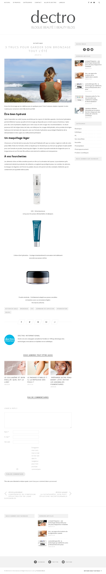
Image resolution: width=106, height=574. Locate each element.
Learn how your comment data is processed (43, 481)
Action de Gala (11, 308)
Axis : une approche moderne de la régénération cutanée (91, 75)
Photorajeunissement (81, 149)
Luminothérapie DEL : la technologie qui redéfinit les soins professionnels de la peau (93, 86)
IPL (75, 135)
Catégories (27, 2)
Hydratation (62, 308)
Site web (7, 442)
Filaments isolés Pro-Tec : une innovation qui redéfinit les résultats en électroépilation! (92, 98)
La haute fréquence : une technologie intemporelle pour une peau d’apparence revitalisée (93, 63)
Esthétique (38, 43)
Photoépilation (79, 146)
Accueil (7, 2)
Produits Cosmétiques (82, 153)
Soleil (7, 312)
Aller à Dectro (50, 2)
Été (32, 308)
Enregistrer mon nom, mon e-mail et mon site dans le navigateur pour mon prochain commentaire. (36, 458)
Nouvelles (78, 142)
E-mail (7, 437)
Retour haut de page (92, 571)
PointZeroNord (40, 571)
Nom (6, 432)
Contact (38, 2)
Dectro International (29, 336)
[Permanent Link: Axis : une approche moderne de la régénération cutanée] (79, 78)
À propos (16, 2)
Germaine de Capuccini (45, 308)
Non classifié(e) (79, 139)
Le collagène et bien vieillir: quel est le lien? (14, 379)
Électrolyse (78, 129)
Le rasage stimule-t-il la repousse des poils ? (37, 379)
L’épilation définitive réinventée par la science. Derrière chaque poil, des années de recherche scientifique (92, 112)
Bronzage (24, 308)
